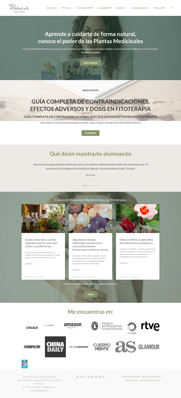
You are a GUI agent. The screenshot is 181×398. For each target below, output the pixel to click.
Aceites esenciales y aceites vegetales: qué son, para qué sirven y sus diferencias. (41, 243)
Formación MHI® (85, 8)
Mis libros (66, 8)
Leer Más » (29, 264)
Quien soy (50, 8)
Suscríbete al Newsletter (149, 380)
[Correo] (85, 377)
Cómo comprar (131, 380)
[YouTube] (92, 377)
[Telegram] (89, 377)
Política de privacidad (131, 377)
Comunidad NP (104, 8)
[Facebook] (77, 377)
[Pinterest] (100, 377)
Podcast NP (159, 8)
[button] (172, 8)
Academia (120, 8)
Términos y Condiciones (151, 377)
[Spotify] (103, 377)
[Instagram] (81, 377)
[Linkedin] (96, 377)
